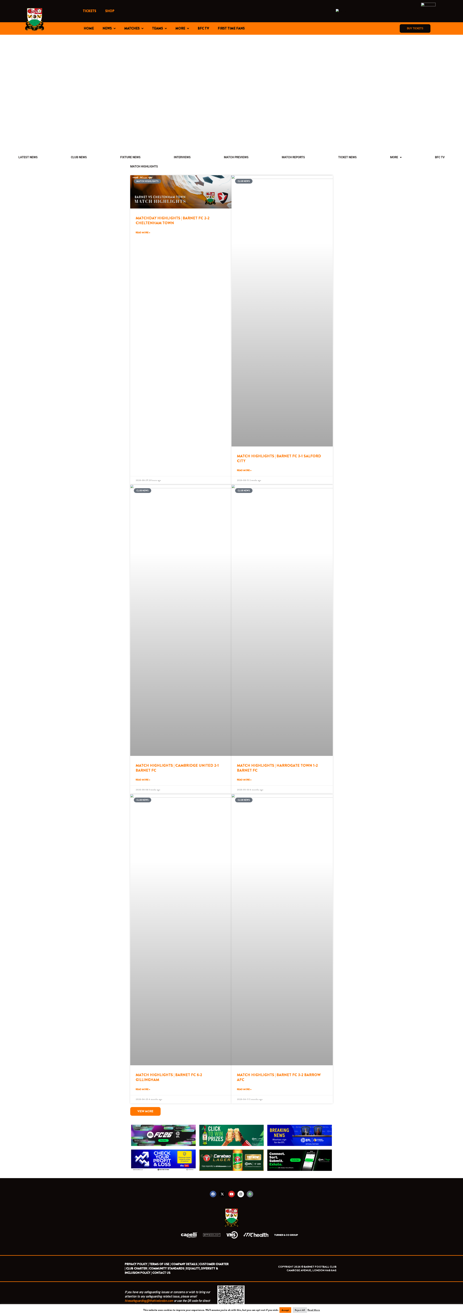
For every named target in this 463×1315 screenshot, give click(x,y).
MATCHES (132, 28)
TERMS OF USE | (160, 1264)
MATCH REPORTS (293, 157)
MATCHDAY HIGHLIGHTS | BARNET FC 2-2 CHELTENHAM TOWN (172, 220)
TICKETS (89, 11)
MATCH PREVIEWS (236, 157)
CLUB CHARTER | (137, 1268)
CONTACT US (161, 1273)
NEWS (107, 28)
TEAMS (157, 28)
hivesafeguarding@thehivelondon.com (149, 1301)
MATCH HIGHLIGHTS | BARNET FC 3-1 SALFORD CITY (279, 458)
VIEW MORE (145, 1111)
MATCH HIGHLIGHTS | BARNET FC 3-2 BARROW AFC (279, 1077)
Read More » (143, 232)
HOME (89, 28)
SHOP (109, 11)
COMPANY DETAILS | (184, 1264)
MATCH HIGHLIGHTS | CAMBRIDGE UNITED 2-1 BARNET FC (177, 768)
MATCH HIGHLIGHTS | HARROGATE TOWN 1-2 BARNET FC (277, 768)
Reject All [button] (300, 1310)
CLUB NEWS (79, 157)
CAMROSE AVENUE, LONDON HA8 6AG (311, 1270)
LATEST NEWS (28, 157)
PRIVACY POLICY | (136, 1264)
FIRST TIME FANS (231, 28)
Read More (313, 1310)
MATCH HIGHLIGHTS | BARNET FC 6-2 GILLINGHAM (169, 1077)
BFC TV (203, 28)
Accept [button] (285, 1310)
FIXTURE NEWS (130, 157)
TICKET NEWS (347, 157)
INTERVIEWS (182, 157)
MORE (180, 28)
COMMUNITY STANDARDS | (167, 1268)
